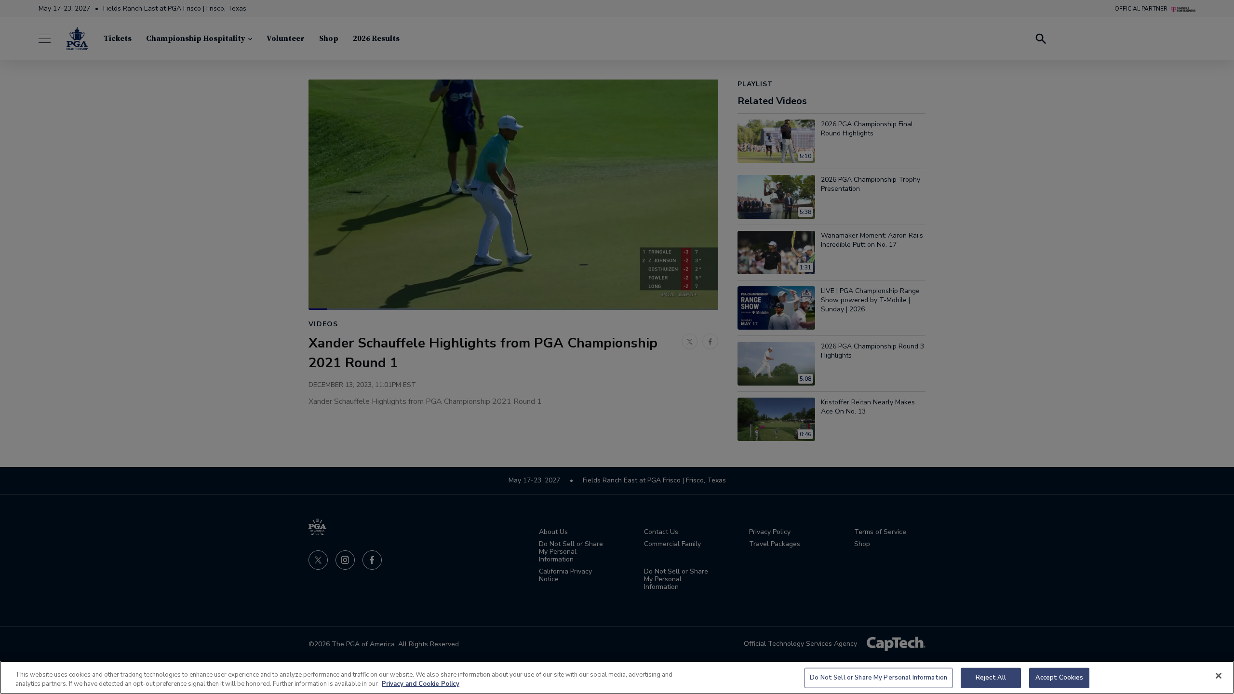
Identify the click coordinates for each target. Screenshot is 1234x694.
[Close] (1218, 675)
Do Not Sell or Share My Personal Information (878, 677)
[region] (617, 677)
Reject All (991, 677)
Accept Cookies (1059, 677)
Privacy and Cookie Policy (420, 684)
